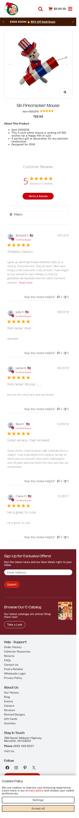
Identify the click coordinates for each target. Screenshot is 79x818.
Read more (26, 282)
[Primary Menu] (70, 8)
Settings (38, 800)
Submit (12, 584)
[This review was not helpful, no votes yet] (65, 297)
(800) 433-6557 (23, 746)
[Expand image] (65, 92)
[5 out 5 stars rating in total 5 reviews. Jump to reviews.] (47, 111)
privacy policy (34, 790)
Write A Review (38, 196)
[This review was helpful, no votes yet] (58, 297)
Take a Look (14, 624)
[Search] (40, 9)
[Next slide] (73, 21)
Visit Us (9, 751)
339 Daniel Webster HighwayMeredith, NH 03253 (23, 739)
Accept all (38, 808)
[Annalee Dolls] (11, 8)
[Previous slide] (3, 21)
